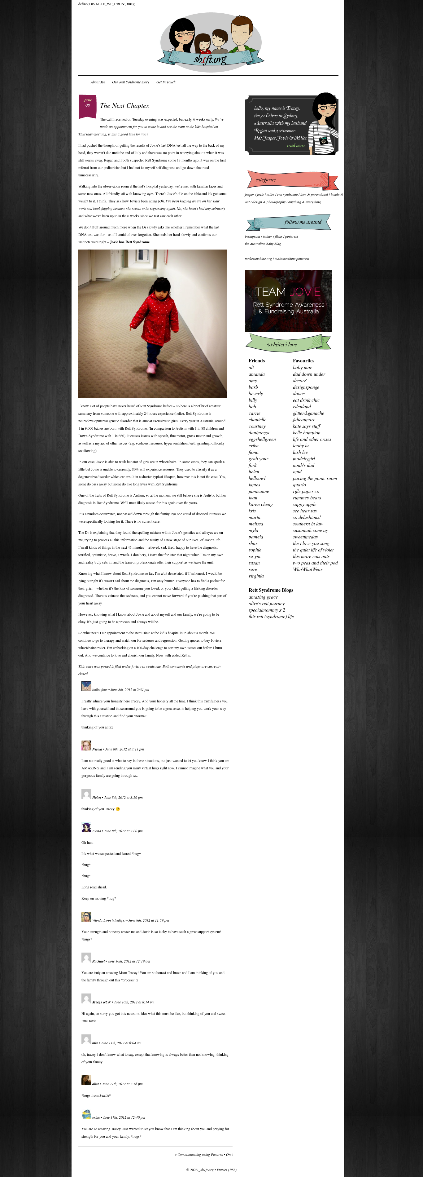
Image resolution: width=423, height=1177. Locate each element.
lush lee (300, 452)
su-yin (254, 556)
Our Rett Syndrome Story (130, 81)
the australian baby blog (263, 243)
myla (253, 530)
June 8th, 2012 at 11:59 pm (149, 920)
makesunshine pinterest (292, 258)
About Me (98, 81)
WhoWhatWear (307, 569)
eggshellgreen (262, 439)
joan (253, 497)
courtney (257, 426)
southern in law (308, 523)
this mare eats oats (311, 556)
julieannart (303, 419)
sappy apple (304, 504)
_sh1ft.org (206, 1169)
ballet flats (99, 689)
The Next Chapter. (125, 105)
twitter (267, 236)
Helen (96, 797)
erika (96, 1117)
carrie (254, 412)
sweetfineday (305, 536)
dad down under (309, 373)
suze (253, 569)
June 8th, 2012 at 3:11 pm (124, 748)
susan (254, 562)
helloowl (257, 478)
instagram (252, 236)
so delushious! (307, 517)
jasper (249, 194)
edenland (302, 406)
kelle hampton (307, 432)
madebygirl (304, 458)
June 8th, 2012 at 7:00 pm (123, 830)
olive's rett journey (267, 603)
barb (253, 386)
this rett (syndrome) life (271, 616)
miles (270, 194)
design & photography (269, 201)
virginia (256, 575)
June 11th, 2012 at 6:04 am (121, 1042)
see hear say (305, 510)
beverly (256, 393)
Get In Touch (166, 81)
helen (254, 471)
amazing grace (263, 596)
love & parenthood (314, 194)
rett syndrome (150, 666)
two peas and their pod (315, 562)
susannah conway (310, 530)
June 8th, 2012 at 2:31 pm (130, 689)
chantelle (257, 419)
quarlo (299, 484)
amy (253, 380)
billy (253, 399)
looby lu (301, 445)
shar (253, 543)
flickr (278, 236)
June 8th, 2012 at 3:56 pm (123, 797)
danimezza (259, 432)
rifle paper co (306, 491)
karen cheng (261, 504)
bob (252, 406)
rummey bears (307, 497)
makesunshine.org (258, 258)
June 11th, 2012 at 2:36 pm (122, 1083)
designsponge (306, 386)
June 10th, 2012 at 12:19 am (129, 960)
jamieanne (259, 491)
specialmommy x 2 (267, 609)
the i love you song (311, 543)
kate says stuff (306, 426)
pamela (256, 536)
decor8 (300, 380)
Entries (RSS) (227, 1169)
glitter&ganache (308, 412)
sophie (255, 549)
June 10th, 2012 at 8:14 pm (134, 1001)
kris (252, 510)
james (254, 484)
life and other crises (312, 439)
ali (251, 367)
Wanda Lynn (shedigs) (108, 920)
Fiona (96, 830)
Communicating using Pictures (200, 1154)
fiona (254, 452)
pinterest (291, 236)
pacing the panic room (315, 478)
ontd (297, 471)
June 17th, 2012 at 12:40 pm (124, 1117)
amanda (257, 373)
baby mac (302, 367)
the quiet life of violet (313, 549)
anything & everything (304, 201)
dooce (299, 393)
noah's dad (303, 465)
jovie (135, 666)
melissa (256, 523)
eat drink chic (306, 399)
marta (254, 517)
